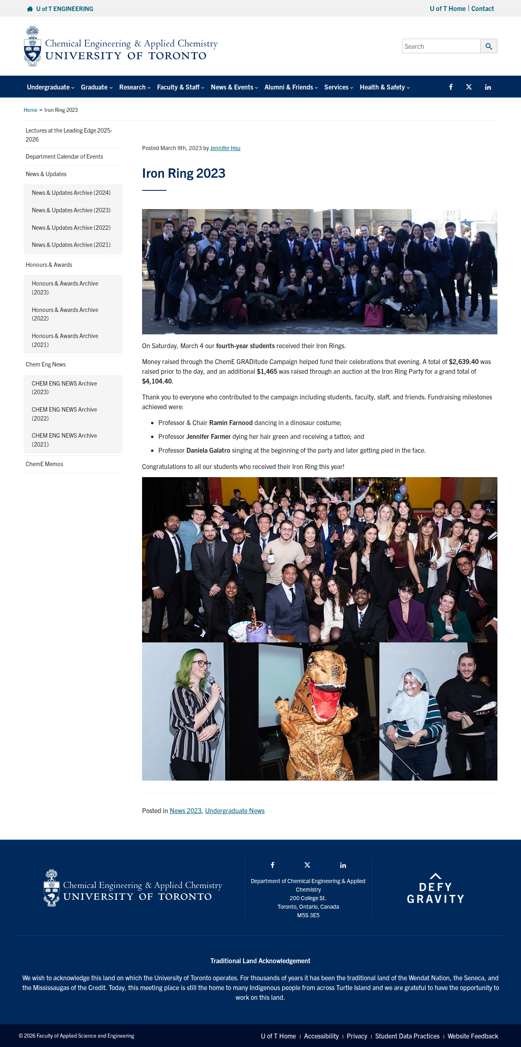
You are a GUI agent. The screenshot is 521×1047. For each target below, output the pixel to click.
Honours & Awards (49, 264)
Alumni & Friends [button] (289, 87)
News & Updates (46, 173)
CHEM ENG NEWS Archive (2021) (64, 440)
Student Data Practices (407, 1036)
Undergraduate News (235, 810)
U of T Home (448, 8)
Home (30, 109)
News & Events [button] (232, 87)
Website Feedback (473, 1036)
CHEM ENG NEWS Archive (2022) (64, 414)
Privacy (357, 1036)
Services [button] (336, 87)
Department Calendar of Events (64, 156)
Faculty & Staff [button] (178, 87)
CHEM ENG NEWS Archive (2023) (64, 388)
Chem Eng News (46, 364)
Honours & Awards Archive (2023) (65, 287)
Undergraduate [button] (48, 87)
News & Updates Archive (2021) (71, 244)
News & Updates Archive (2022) (71, 227)
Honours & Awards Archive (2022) (65, 314)
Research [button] (132, 87)
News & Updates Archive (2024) (71, 192)
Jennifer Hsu (225, 147)
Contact (482, 8)
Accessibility (321, 1036)
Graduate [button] (94, 87)
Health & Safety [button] (382, 87)
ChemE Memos (44, 463)
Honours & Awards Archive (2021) (65, 340)
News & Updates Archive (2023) (71, 210)
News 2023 (185, 810)
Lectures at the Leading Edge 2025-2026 (69, 135)
